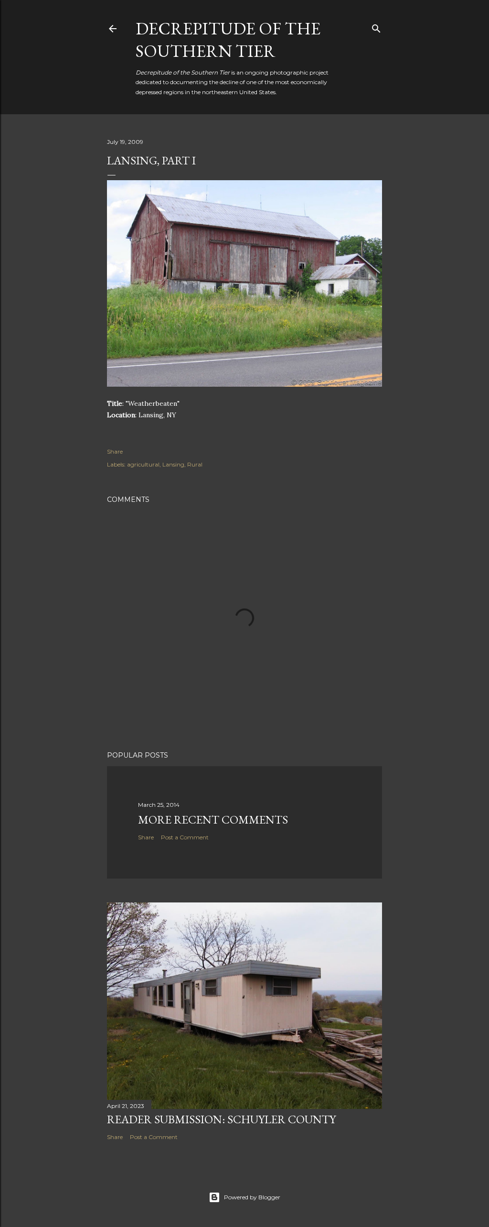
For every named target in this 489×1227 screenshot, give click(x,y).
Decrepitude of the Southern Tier (228, 39)
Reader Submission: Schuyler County (221, 1119)
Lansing (173, 464)
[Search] (376, 26)
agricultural (143, 464)
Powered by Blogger (252, 1197)
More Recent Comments (213, 819)
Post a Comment (185, 837)
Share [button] (115, 451)
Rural (194, 464)
